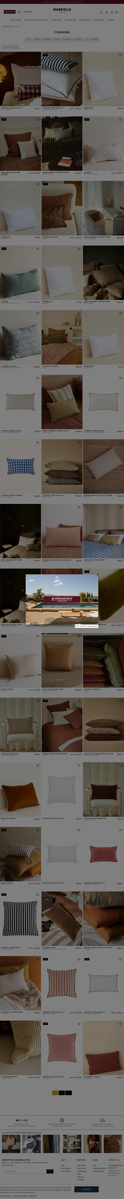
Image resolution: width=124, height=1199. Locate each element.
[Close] (98, 574)
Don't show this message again (87, 626)
